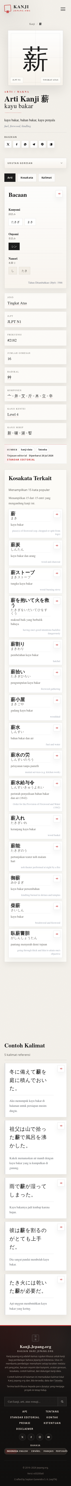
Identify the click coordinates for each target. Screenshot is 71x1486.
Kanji (32, 24)
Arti (9, 177)
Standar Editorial (25, 1417)
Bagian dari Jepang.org (35, 1351)
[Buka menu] (63, 9)
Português (61, 1451)
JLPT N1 (14, 321)
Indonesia (12, 1451)
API (24, 1411)
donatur (45, 1386)
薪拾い (18, 671)
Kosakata (27, 177)
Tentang (52, 1411)
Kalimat (47, 177)
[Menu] (63, 8)
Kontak (52, 1417)
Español (35, 1451)
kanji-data (26, 449)
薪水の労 (20, 754)
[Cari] (62, 1401)
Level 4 (12, 414)
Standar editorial (21, 459)
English (23, 1451)
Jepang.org (42, 1467)
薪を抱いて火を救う (30, 602)
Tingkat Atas (17, 302)
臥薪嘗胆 (20, 933)
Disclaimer (24, 1428)
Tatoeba (42, 449)
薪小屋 (18, 699)
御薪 (15, 877)
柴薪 (15, 905)
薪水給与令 (22, 782)
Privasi (24, 1423)
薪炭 (15, 544)
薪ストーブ (23, 572)
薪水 (15, 727)
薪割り (18, 643)
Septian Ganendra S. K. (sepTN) (41, 1479)
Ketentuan (52, 1423)
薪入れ (18, 817)
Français (48, 1451)
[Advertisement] (35, 999)
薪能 (15, 845)
